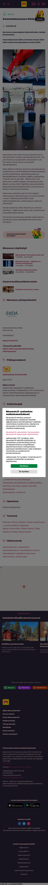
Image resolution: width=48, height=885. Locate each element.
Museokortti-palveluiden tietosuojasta (22, 432)
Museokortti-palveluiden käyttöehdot (22, 434)
